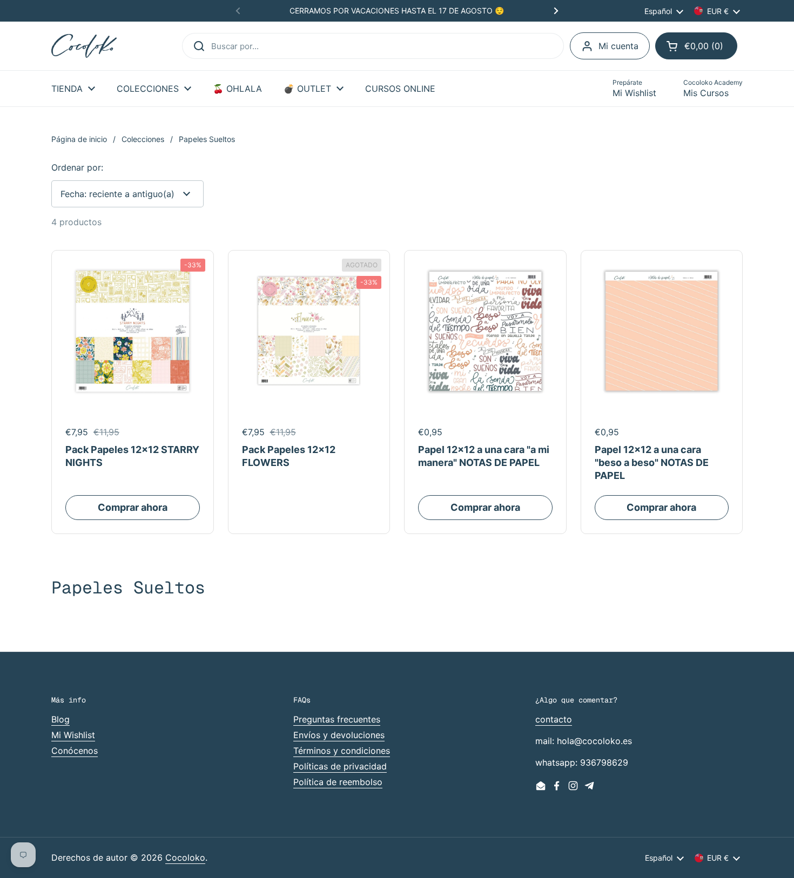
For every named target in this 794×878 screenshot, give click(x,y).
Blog (60, 719)
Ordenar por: (77, 167)
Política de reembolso (337, 781)
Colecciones (143, 139)
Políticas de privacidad (340, 766)
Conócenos (74, 750)
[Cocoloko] (84, 46)
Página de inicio (79, 139)
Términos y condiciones (341, 750)
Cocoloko (185, 857)
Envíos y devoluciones (339, 735)
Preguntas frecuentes (336, 719)
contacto (553, 719)
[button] (696, 45)
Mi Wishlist (73, 735)
